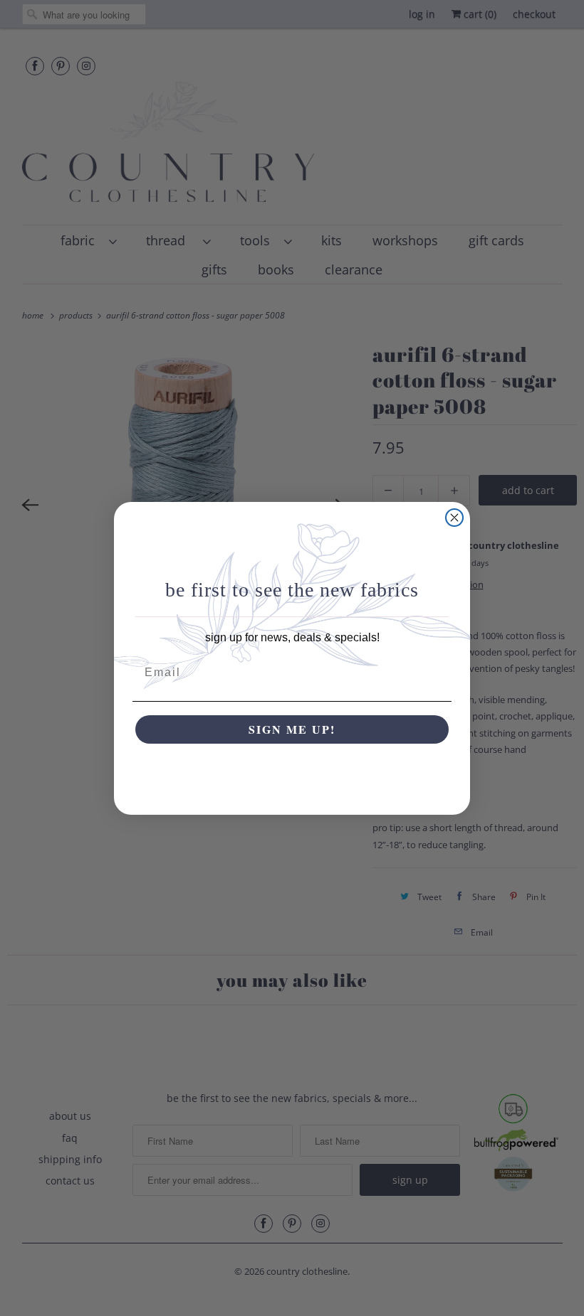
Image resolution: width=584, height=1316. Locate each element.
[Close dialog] (454, 517)
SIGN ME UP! (292, 729)
